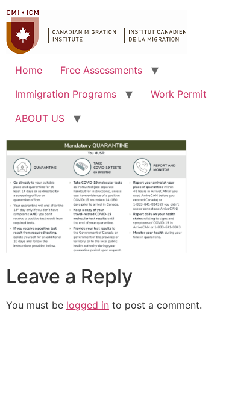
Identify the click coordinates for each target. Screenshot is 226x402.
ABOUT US (39, 118)
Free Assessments (101, 70)
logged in (87, 305)
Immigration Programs (65, 94)
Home (28, 70)
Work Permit (179, 94)
